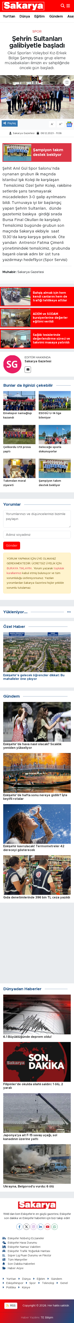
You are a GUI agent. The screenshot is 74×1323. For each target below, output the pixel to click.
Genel (64, 1283)
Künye (26, 1287)
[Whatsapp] (54, 1227)
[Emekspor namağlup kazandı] (19, 400)
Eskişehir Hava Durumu (22, 1242)
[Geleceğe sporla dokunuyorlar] (55, 434)
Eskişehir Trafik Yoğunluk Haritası (29, 1251)
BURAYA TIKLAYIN (19, 568)
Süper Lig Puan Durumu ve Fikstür (29, 1255)
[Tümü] (69, 612)
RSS (12, 1305)
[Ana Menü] (68, 6)
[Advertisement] (37, 943)
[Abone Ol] (69, 124)
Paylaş (12, 123)
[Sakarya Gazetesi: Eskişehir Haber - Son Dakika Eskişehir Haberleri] (23, 6)
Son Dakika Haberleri (21, 1263)
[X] (26, 1227)
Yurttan (9, 16)
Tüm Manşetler (17, 1259)
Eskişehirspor (14, 1283)
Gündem (56, 16)
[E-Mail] (28, 369)
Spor (37, 31)
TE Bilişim (47, 1317)
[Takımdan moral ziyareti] (19, 468)
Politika (11, 1287)
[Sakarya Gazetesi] (12, 364)
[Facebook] (19, 1227)
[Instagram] (33, 1227)
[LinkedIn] (40, 1227)
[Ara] (63, 6)
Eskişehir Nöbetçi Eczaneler (26, 1238)
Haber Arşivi (15, 1268)
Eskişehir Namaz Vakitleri (24, 1247)
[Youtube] (47, 1227)
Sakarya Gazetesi (24, 133)
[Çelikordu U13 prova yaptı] (19, 434)
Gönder (11, 545)
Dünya (25, 16)
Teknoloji (48, 1283)
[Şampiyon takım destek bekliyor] (55, 468)
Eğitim (39, 16)
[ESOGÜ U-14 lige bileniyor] (55, 400)
